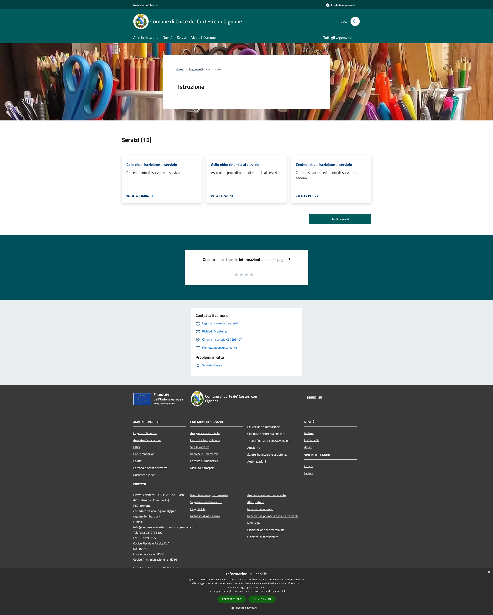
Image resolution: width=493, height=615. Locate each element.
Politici (137, 461)
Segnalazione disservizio (206, 502)
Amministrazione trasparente (266, 495)
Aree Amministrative (147, 440)
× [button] (488, 572)
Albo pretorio (255, 502)
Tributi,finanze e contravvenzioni (268, 440)
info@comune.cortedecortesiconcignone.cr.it (163, 527)
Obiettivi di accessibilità (262, 536)
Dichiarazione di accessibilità (266, 530)
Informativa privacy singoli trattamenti (272, 516)
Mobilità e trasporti (202, 467)
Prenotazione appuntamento (209, 495)
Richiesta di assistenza (205, 516)
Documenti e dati (144, 474)
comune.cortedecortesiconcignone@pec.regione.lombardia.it (155, 511)
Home (179, 69)
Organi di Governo (145, 433)
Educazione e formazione (263, 426)
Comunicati (311, 440)
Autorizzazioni (256, 461)
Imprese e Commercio (204, 454)
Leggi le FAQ (198, 509)
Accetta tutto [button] (231, 599)
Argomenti (196, 69)
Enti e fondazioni (144, 454)
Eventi (308, 473)
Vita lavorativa (199, 447)
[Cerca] (355, 21)
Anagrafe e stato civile (205, 433)
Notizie (309, 433)
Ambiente (253, 447)
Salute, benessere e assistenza (267, 454)
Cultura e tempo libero (205, 440)
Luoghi (308, 466)
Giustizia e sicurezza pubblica (266, 433)
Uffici (136, 447)
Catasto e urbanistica (204, 461)
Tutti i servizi (340, 219)
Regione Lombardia (145, 5)
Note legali (254, 523)
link (283, 591)
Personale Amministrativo (150, 467)
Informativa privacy (260, 509)
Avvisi (308, 447)
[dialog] (246, 591)
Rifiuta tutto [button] (262, 599)
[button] (246, 608)
